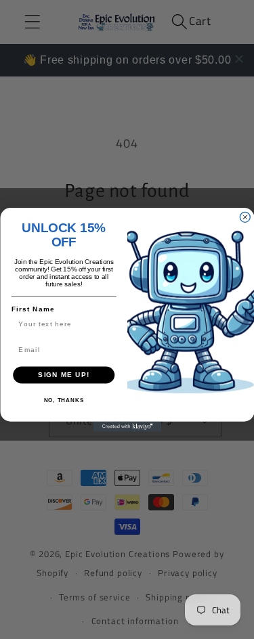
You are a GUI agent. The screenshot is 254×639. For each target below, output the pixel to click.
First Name (32, 309)
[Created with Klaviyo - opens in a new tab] (127, 426)
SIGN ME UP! (63, 374)
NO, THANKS (63, 400)
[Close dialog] (245, 217)
